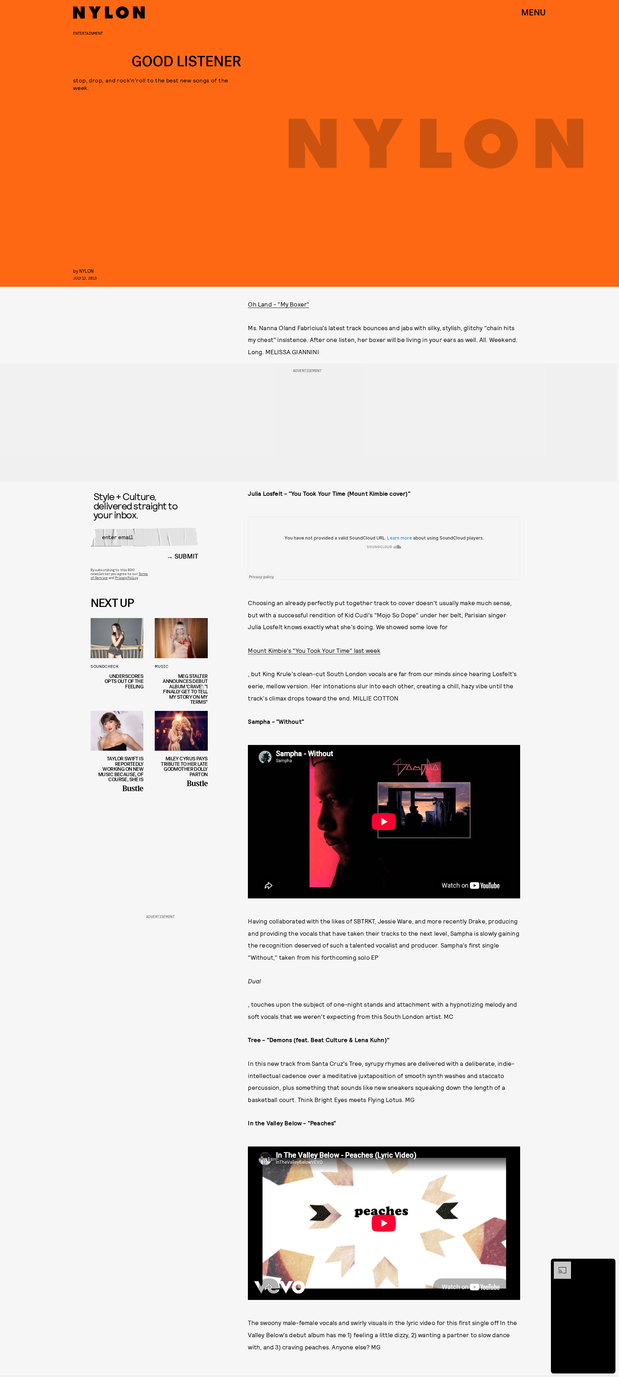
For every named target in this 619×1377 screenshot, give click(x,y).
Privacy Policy (126, 577)
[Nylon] (109, 12)
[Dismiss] (607, 1265)
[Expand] (559, 1265)
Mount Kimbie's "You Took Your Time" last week (314, 650)
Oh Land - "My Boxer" (278, 304)
